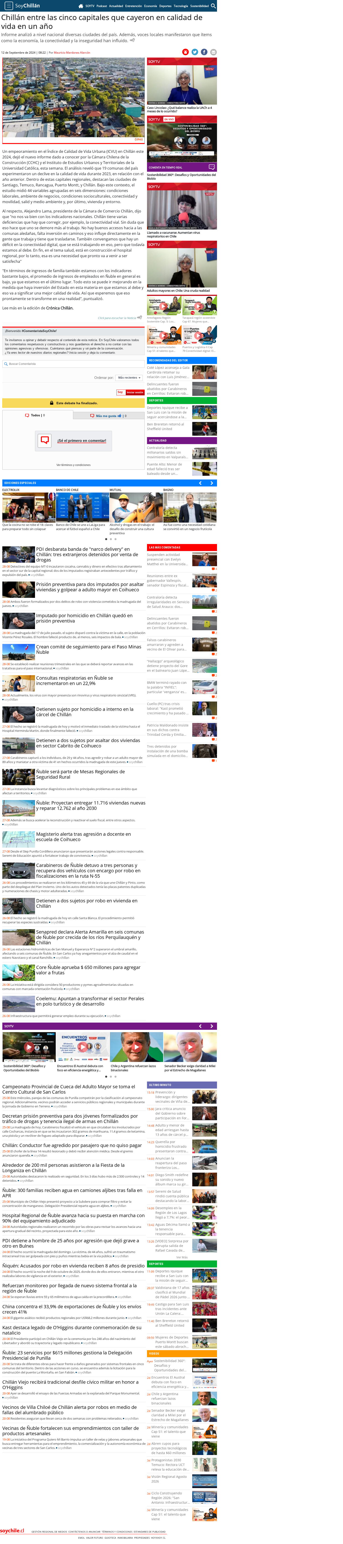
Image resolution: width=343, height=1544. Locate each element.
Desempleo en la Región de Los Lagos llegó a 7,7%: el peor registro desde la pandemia (171, 1217)
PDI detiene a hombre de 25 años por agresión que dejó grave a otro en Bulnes (70, 1243)
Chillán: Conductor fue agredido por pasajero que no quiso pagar (72, 1145)
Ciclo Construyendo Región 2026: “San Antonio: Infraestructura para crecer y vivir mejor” (170, 1502)
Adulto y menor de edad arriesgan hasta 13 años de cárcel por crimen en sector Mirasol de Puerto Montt (172, 1137)
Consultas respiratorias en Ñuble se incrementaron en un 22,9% (74, 680)
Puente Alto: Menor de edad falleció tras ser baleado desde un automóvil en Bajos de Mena (164, 473)
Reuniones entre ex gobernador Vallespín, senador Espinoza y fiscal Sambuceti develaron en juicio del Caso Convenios (167, 585)
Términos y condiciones (118, 1531)
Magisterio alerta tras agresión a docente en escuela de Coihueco (83, 836)
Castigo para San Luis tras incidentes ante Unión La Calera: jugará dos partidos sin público (172, 1313)
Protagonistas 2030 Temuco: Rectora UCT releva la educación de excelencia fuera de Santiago (169, 1469)
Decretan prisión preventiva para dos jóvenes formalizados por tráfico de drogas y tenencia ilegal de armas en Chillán (70, 1118)
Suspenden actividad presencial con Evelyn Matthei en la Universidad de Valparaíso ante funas (167, 561)
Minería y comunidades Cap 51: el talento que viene (169, 1431)
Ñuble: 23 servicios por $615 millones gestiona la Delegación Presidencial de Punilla (67, 1355)
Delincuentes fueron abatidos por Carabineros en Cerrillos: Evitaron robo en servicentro (167, 391)
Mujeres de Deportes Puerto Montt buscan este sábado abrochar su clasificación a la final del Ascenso (172, 1346)
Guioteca (111, 1537)
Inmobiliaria (125, 1537)
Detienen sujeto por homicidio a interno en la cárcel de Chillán (84, 712)
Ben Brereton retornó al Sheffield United (165, 426)
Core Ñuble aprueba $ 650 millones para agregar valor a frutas (88, 970)
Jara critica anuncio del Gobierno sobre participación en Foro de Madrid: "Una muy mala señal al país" (172, 1118)
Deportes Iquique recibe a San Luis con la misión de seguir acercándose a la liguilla (167, 414)
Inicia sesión (77, 352)
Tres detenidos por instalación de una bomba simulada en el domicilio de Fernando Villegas (167, 753)
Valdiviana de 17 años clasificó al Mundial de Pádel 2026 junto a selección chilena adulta (172, 1296)
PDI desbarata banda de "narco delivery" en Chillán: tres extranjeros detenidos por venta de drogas (87, 554)
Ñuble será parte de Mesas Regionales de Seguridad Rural (80, 774)
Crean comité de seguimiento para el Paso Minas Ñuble (88, 649)
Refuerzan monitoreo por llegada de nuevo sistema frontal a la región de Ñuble (69, 1288)
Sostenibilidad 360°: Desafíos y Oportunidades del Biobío (170, 1368)
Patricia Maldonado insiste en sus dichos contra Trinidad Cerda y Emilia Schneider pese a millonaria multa (168, 734)
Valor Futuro (95, 1537)
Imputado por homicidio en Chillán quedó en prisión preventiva (84, 618)
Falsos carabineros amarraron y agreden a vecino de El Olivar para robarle (165, 647)
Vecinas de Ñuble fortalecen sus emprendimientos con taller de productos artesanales (70, 1431)
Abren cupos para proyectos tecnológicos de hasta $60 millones (169, 1448)
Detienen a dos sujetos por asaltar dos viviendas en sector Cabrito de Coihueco (88, 743)
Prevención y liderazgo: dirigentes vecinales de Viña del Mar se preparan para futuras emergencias (172, 1101)
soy (37, 575)
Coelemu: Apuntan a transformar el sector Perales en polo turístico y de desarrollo (90, 1001)
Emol (82, 1537)
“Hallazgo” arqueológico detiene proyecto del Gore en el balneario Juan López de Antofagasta (168, 668)
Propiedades (142, 1537)
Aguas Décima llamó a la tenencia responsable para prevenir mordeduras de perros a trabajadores (172, 1236)
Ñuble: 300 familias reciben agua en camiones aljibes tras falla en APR (72, 1193)
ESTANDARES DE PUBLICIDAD (150, 1531)
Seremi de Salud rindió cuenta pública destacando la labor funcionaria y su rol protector (172, 1200)
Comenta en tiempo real (165, 167)
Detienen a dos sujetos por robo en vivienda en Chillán (86, 903)
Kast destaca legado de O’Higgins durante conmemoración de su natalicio (71, 1330)
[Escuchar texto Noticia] (139, 317)
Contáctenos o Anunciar (85, 1531)
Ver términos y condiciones (73, 465)
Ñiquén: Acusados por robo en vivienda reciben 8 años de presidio (73, 1266)
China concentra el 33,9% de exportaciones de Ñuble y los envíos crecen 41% (71, 1309)
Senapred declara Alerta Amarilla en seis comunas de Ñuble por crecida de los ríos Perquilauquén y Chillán (90, 937)
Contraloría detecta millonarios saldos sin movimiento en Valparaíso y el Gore (167, 454)
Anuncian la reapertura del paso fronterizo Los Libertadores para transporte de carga (171, 1167)
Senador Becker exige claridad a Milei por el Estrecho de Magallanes (170, 1415)
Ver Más (182, 1257)
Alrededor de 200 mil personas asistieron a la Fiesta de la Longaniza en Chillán (63, 1168)
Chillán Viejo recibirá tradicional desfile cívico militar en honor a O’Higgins (70, 1384)
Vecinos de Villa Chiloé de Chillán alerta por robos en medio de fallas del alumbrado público (69, 1410)
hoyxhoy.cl (159, 1537)
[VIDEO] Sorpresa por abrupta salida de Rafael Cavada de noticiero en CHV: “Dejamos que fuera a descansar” (172, 1253)
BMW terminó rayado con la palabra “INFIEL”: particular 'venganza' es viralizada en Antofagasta (167, 689)
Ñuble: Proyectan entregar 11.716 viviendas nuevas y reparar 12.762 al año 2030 (91, 805)
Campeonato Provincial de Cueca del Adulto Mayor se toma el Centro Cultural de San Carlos (68, 1089)
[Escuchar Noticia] (132, 40)
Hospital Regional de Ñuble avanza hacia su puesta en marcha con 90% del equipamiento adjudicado (73, 1218)
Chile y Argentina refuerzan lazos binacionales (164, 1398)
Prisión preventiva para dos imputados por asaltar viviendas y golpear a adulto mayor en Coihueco (90, 587)
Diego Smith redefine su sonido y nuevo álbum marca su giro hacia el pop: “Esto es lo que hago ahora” (172, 1184)
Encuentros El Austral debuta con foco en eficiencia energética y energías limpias (168, 1384)
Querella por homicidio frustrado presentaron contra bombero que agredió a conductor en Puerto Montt (172, 1153)
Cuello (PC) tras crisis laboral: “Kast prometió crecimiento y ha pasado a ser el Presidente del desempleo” (167, 713)
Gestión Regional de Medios (50, 1531)
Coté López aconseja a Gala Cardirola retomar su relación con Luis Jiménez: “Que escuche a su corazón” (168, 376)
